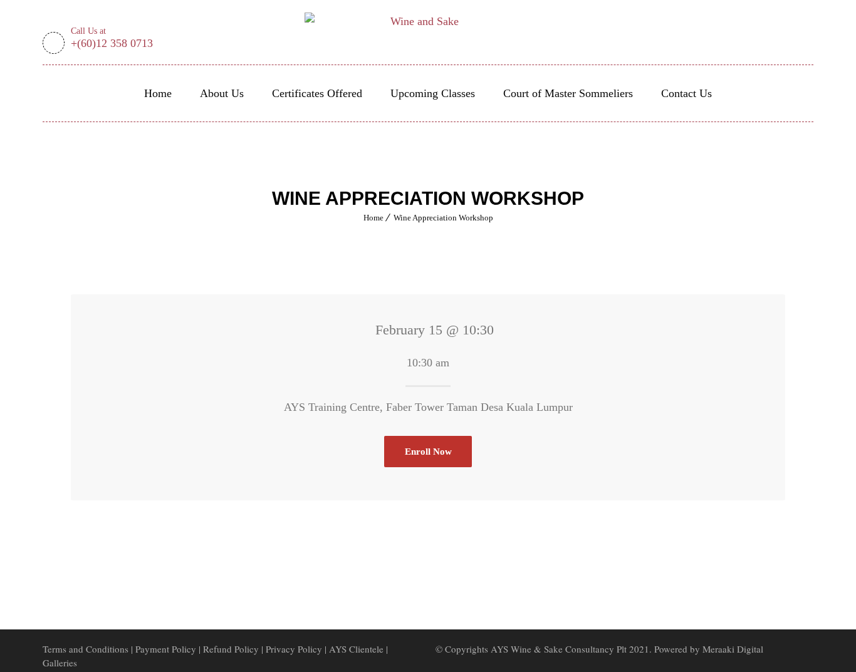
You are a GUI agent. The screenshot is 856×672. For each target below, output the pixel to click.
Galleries (60, 662)
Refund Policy (232, 649)
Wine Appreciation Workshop (443, 217)
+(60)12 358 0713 (112, 38)
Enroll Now (428, 451)
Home (158, 93)
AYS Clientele (356, 649)
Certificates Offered (317, 93)
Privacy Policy (294, 649)
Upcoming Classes (432, 93)
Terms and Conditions (85, 649)
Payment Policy (165, 649)
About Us (222, 93)
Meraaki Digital (732, 649)
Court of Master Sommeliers (568, 93)
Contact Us (686, 93)
